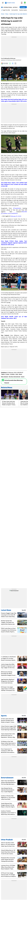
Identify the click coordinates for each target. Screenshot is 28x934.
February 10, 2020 (16, 216)
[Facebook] (13, 63)
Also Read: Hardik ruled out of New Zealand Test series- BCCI (14, 317)
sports (22, 376)
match (20, 374)
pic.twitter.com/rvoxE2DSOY (9, 213)
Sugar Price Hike (6, 10)
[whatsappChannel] (25, 3)
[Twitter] (15, 63)
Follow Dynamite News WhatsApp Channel (13, 381)
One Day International (14, 376)
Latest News (6, 610)
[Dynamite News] (9, 3)
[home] (2, 7)
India (16, 374)
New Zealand (4, 376)
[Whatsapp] (3, 380)
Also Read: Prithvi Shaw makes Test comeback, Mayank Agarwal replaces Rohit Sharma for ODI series (14, 243)
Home (2, 14)
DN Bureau (12, 58)
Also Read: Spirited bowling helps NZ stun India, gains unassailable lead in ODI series (14, 100)
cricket (7, 374)
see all (24, 610)
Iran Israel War (14, 10)
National (15, 7)
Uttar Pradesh (7, 839)
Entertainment (7, 777)
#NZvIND (24, 212)
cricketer (12, 374)
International (8, 7)
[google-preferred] (4, 63)
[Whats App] (10, 63)
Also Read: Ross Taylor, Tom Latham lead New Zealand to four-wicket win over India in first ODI (14, 184)
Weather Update (23, 10)
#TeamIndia (16, 208)
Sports (4, 716)
